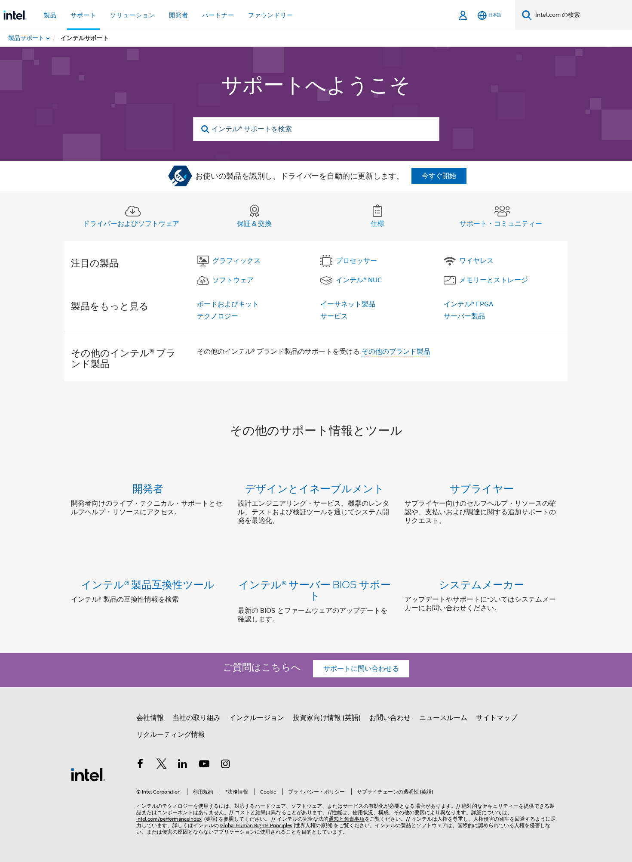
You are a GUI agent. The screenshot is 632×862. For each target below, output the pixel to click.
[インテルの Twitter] (161, 765)
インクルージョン (256, 718)
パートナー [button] (218, 15)
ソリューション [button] (132, 15)
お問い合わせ (390, 718)
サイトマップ (496, 718)
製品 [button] (50, 15)
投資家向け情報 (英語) (327, 718)
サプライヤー (482, 488)
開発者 (147, 488)
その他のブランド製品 (396, 351)
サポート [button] (83, 15)
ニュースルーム (443, 718)
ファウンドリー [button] (270, 15)
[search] (206, 129)
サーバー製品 (464, 316)
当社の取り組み (196, 718)
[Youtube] (204, 765)
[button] (316, 506)
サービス (334, 316)
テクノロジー (217, 316)
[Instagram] (225, 765)
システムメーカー (481, 584)
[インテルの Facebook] (140, 765)
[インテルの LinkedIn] (182, 765)
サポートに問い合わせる (361, 668)
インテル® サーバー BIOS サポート (315, 590)
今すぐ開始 (439, 176)
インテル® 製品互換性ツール (148, 584)
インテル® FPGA (468, 304)
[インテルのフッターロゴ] (88, 774)
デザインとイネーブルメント (314, 488)
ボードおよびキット (228, 304)
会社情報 (150, 718)
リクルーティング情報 (170, 734)
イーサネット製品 (347, 304)
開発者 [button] (178, 15)
